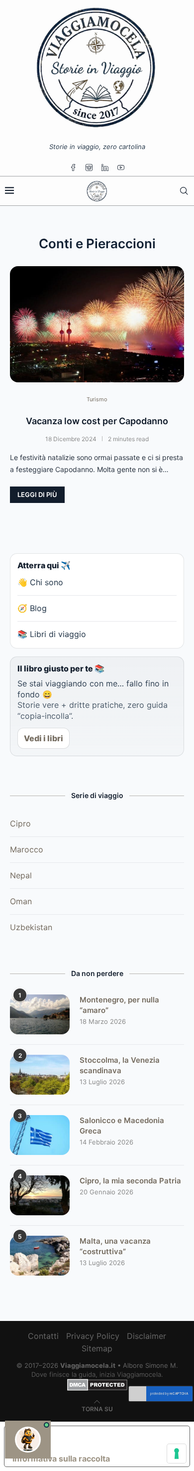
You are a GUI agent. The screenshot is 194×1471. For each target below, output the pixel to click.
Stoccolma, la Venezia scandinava (120, 1065)
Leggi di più (37, 494)
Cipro (20, 823)
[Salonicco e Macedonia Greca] (40, 1135)
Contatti (43, 1336)
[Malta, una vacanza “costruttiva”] (40, 1256)
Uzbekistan (31, 927)
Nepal (21, 875)
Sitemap (97, 1348)
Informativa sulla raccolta (61, 1459)
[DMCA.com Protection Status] (97, 1383)
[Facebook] (73, 167)
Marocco (26, 849)
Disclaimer (146, 1336)
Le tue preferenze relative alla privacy (107, 1438)
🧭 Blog (32, 608)
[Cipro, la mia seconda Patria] (40, 1195)
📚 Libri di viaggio (51, 634)
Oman (21, 901)
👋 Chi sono (40, 582)
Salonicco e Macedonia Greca (122, 1126)
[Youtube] (120, 167)
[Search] (184, 190)
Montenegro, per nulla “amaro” (119, 1005)
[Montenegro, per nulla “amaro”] (40, 1014)
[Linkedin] (104, 167)
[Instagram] (89, 167)
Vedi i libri (43, 738)
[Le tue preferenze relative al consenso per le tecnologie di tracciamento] (176, 1453)
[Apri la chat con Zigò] (28, 1440)
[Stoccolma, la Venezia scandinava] (40, 1075)
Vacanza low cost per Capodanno (97, 421)
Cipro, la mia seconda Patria (130, 1180)
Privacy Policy (92, 1336)
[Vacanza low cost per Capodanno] (97, 324)
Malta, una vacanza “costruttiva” (115, 1246)
